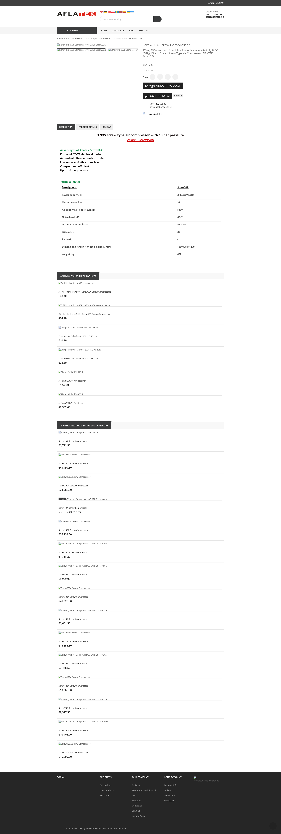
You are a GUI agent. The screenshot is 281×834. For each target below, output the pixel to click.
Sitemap (136, 810)
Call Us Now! (157, 96)
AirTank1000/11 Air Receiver (72, 380)
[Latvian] (121, 11)
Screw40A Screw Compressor (73, 507)
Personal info (170, 785)
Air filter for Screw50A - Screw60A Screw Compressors (85, 291)
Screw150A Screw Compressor (73, 752)
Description (66, 127)
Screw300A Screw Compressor (73, 596)
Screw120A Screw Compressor (73, 685)
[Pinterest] (175, 77)
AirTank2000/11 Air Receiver (72, 403)
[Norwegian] (109, 11)
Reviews (107, 127)
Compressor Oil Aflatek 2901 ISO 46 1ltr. (78, 336)
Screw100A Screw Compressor (73, 730)
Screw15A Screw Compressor (73, 619)
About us (136, 800)
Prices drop (105, 785)
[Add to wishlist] (152, 303)
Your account (172, 777)
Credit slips (169, 795)
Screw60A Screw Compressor (73, 574)
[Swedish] (117, 11)
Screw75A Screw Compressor (73, 708)
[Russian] (113, 11)
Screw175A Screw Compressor (73, 641)
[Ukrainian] (128, 11)
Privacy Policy (138, 816)
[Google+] (168, 77)
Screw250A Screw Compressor (73, 530)
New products (107, 790)
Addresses (169, 800)
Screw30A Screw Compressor (73, 663)
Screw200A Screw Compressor (73, 485)
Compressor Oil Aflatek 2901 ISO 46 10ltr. (79, 358)
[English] (102, 11)
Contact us (137, 805)
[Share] (152, 77)
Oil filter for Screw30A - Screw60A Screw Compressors (85, 314)
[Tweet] (160, 77)
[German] (106, 11)
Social (61, 777)
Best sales (105, 795)
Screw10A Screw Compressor (73, 552)
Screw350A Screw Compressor (73, 463)
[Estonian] (132, 11)
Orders (167, 790)
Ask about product (162, 86)
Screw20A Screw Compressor (73, 441)
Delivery (136, 785)
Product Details (87, 127)
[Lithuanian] (125, 11)
